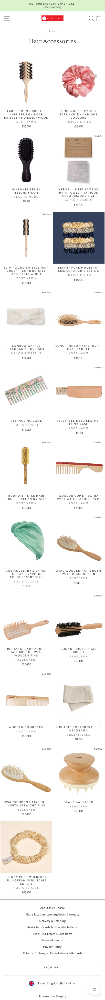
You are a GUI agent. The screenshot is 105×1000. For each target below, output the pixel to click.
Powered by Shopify (52, 996)
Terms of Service (52, 940)
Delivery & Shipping (52, 921)
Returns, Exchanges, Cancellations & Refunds (52, 953)
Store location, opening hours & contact (52, 914)
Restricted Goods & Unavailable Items (52, 927)
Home (51, 31)
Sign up (51, 967)
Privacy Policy (52, 947)
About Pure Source (52, 908)
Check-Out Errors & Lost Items (52, 934)
